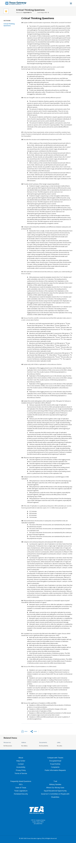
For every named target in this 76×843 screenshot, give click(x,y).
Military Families (55, 784)
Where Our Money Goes (55, 787)
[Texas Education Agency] (36, 810)
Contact (21, 764)
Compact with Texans (55, 758)
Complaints (55, 767)
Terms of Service (21, 773)
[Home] (15, 3)
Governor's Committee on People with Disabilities (55, 795)
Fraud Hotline (55, 764)
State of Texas (20, 787)
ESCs (21, 784)
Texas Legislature (20, 791)
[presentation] (61, 554)
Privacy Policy (21, 770)
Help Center (20, 761)
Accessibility (20, 767)
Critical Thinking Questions (9, 25)
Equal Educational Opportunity (55, 791)
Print (26, 731)
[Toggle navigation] (70, 3)
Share (35, 731)
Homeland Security (21, 794)
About (21, 758)
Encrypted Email (55, 761)
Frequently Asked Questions (20, 781)
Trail (55, 781)
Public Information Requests (55, 770)
